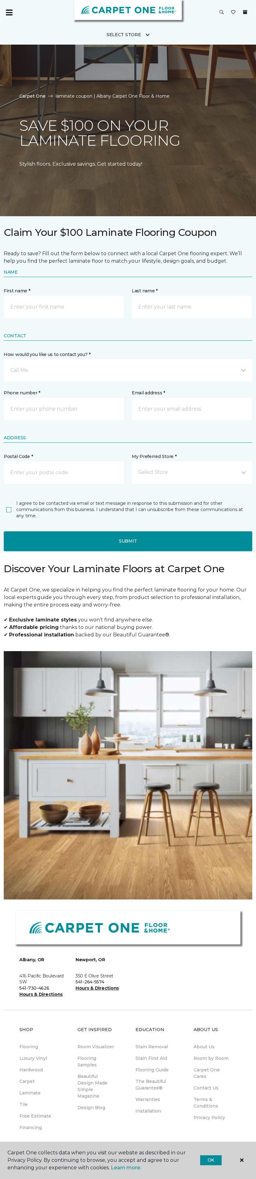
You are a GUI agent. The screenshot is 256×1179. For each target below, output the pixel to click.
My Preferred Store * (154, 456)
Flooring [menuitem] (28, 1047)
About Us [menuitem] (204, 1047)
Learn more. (126, 1168)
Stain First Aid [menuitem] (151, 1058)
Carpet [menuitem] (27, 1081)
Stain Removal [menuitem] (151, 1047)
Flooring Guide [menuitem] (152, 1070)
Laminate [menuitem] (30, 1093)
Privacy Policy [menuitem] (209, 1117)
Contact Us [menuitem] (206, 1088)
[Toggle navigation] (9, 12)
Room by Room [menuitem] (211, 1058)
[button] (222, 12)
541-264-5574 (90, 982)
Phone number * (22, 393)
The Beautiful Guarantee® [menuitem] (150, 1085)
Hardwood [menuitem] (31, 1070)
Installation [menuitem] (148, 1111)
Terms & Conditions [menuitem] (206, 1103)
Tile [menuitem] (23, 1104)
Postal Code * (18, 456)
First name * (17, 291)
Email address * (148, 393)
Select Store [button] (123, 34)
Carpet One (32, 96)
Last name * (145, 291)
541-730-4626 (34, 988)
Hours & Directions (41, 994)
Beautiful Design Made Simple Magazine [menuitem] (92, 1086)
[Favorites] (233, 12)
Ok (211, 1160)
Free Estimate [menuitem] (35, 1116)
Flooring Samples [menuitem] (87, 1061)
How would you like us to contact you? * (47, 354)
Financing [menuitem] (30, 1127)
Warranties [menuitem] (147, 1099)
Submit (128, 541)
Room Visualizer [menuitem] (95, 1047)
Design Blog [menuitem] (91, 1107)
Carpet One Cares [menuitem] (207, 1073)
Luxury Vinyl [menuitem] (33, 1058)
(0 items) (245, 12)
